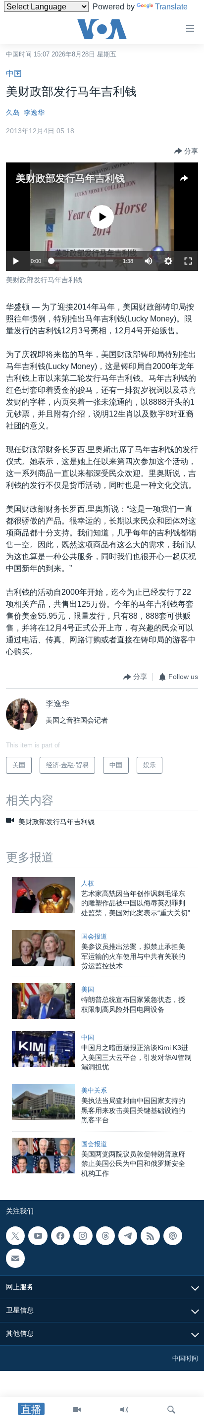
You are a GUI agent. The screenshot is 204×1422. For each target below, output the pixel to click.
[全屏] (188, 261)
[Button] (186, 151)
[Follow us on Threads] (105, 1235)
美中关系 (94, 1090)
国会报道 (94, 936)
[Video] (77, 1409)
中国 (14, 73)
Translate (171, 6)
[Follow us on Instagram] (82, 1235)
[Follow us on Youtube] (37, 1235)
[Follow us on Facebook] (60, 1235)
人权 (87, 883)
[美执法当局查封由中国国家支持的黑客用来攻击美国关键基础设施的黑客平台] (43, 1102)
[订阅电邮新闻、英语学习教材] (15, 1258)
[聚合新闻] (150, 1235)
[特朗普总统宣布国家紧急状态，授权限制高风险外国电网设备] (43, 1001)
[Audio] (124, 1409)
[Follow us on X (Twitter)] (15, 1235)
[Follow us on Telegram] (127, 1235)
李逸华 (34, 112)
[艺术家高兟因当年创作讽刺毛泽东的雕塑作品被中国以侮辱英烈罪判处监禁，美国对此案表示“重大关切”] (43, 895)
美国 (87, 989)
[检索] (171, 1409)
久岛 (13, 112)
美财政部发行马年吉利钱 (70, 178)
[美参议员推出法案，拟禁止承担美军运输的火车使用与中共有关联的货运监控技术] (43, 948)
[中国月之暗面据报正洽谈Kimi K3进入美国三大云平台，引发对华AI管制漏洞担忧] (43, 1049)
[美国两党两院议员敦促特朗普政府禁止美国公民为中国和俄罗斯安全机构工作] (43, 1155)
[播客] (172, 1235)
